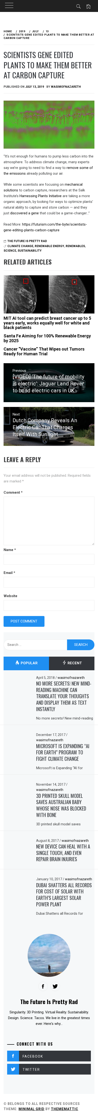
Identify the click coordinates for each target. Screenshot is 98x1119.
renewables (75, 246)
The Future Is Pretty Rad (27, 241)
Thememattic (64, 1109)
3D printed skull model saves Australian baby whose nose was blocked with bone (61, 805)
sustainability (30, 250)
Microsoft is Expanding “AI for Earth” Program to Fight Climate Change (62, 752)
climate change (20, 246)
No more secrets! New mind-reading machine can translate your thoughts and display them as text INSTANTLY (63, 696)
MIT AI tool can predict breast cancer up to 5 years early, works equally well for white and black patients (47, 323)
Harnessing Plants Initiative (41, 196)
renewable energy (49, 246)
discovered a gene (24, 213)
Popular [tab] (29, 663)
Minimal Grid (31, 1109)
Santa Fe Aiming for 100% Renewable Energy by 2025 (47, 338)
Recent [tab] (74, 663)
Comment (13, 492)
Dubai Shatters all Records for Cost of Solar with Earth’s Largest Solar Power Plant (64, 894)
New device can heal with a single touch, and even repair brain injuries (63, 853)
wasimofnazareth (66, 86)
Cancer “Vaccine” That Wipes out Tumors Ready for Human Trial (44, 351)
